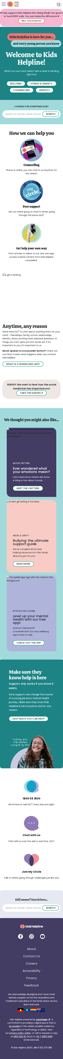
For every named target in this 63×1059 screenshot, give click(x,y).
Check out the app (29, 643)
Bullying (16, 83)
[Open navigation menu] (4, 4)
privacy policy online (20, 1033)
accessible (14, 1026)
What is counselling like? (23, 364)
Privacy (31, 978)
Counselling (21, 90)
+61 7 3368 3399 (44, 1036)
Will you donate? (31, 20)
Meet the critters (28, 488)
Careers (31, 963)
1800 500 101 (20, 1036)
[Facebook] (20, 936)
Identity (44, 90)
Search (50, 114)
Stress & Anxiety (41, 83)
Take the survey (30, 393)
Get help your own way (31, 248)
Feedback (31, 985)
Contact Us (31, 956)
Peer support (31, 207)
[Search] (58, 4)
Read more (23, 564)
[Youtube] (42, 936)
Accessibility (31, 971)
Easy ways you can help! (28, 718)
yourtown (42, 1019)
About (31, 949)
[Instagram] (31, 936)
